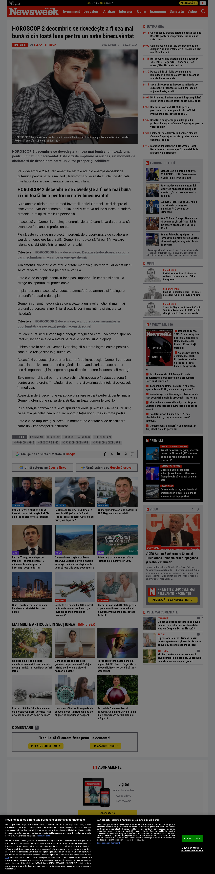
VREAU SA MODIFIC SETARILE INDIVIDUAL (192, 849)
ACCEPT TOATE (192, 838)
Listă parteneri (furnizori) (108, 843)
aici (7, 857)
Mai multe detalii (43, 836)
